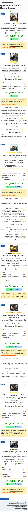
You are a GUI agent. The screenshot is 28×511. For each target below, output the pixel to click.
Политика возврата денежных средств (19, 506)
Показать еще (4, 498)
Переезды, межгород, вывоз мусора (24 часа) (14, 256)
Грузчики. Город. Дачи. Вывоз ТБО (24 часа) (14, 24)
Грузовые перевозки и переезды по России (14, 66)
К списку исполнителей (7, 2)
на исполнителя (8, 47)
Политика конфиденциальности (21, 508)
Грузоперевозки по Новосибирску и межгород (14, 394)
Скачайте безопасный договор (16, 46)
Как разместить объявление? (13, 505)
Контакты (25, 509)
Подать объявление (23, 505)
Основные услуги (10, 32)
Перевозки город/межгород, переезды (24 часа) (14, 452)
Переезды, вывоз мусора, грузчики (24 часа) (14, 156)
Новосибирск (24, 14)
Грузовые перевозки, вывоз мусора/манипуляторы (14, 316)
